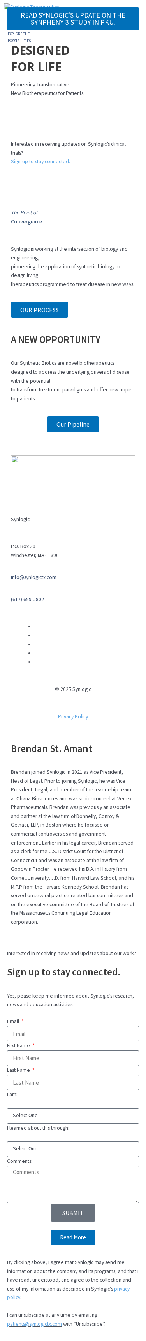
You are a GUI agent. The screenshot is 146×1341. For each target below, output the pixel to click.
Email (13, 1021)
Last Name (19, 1070)
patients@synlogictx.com (34, 1324)
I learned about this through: (38, 1128)
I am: (12, 1094)
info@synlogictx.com (33, 577)
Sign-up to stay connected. (40, 161)
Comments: (19, 1161)
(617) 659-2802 (27, 599)
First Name (19, 1045)
